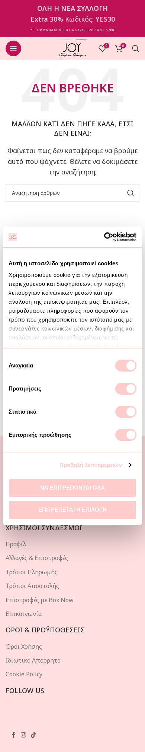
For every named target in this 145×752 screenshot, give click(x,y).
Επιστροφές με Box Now (40, 600)
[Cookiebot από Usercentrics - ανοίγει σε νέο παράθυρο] (104, 237)
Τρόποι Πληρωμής (32, 572)
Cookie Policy (24, 674)
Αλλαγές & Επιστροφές (37, 558)
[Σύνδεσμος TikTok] (33, 734)
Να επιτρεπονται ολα (72, 487)
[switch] (125, 389)
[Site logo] (72, 48)
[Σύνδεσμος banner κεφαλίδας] (72, 18)
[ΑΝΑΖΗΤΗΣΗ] (130, 193)
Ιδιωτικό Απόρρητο (33, 660)
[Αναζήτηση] (135, 48)
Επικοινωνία (24, 614)
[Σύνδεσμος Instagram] (23, 734)
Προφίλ (16, 544)
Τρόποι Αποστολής (32, 586)
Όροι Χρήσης (24, 646)
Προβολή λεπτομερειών (90, 465)
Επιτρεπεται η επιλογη (72, 509)
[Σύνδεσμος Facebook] (13, 734)
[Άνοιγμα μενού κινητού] (13, 48)
